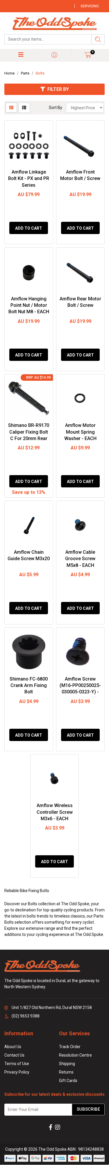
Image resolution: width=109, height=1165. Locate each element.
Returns (66, 1072)
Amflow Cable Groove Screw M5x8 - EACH (80, 558)
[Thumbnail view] (11, 108)
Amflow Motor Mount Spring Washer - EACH (80, 432)
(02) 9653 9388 (26, 1016)
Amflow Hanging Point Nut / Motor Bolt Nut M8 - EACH (28, 305)
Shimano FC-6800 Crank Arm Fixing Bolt (29, 685)
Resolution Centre (75, 1055)
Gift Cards (68, 1080)
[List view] (24, 108)
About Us (12, 1046)
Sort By (55, 107)
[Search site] (98, 39)
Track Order (70, 1046)
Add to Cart (28, 228)
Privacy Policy (16, 1072)
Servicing (90, 6)
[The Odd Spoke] (54, 24)
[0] (88, 55)
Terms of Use (16, 1063)
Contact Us (14, 1055)
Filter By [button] (58, 89)
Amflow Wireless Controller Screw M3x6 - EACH (55, 812)
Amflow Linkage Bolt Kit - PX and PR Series (28, 178)
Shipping (67, 1063)
